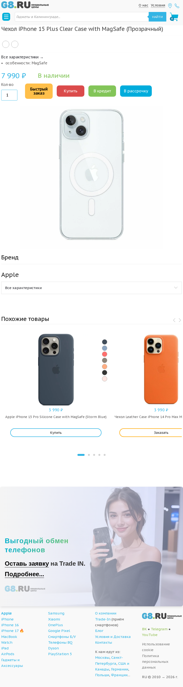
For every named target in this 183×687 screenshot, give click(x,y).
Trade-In (103, 619)
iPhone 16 (10, 625)
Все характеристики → (22, 57)
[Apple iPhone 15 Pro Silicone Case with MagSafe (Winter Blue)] (104, 348)
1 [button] (81, 455)
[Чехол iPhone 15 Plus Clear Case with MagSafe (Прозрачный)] (5, 44)
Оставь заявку (27, 563)
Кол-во (7, 84)
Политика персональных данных (155, 661)
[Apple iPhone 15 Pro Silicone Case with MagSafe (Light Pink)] (104, 378)
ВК (144, 629)
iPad (5, 648)
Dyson (53, 648)
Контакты (103, 642)
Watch (6, 642)
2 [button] (89, 455)
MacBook (9, 636)
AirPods (7, 654)
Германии (119, 669)
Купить (70, 91)
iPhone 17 (10, 630)
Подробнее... (24, 574)
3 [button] (94, 455)
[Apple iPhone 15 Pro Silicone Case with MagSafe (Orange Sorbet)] (104, 366)
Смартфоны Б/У (62, 636)
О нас (143, 5)
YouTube (150, 634)
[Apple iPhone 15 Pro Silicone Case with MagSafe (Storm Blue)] (104, 342)
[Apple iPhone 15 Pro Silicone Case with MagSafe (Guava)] (104, 354)
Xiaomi (54, 619)
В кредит (102, 91)
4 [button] (99, 455)
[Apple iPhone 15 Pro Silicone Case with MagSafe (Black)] (104, 372)
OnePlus (55, 625)
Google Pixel (59, 630)
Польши (102, 675)
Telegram (159, 629)
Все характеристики (23, 287)
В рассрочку (136, 91)
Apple (6, 613)
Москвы (102, 657)
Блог (99, 630)
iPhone (7, 619)
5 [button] (105, 455)
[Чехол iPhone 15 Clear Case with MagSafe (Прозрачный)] (14, 44)
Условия (158, 5)
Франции (119, 675)
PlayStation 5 (60, 654)
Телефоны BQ (60, 642)
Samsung (56, 613)
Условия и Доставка (113, 636)
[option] (91, 177)
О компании (105, 613)
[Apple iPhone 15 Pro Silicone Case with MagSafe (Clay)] (104, 360)
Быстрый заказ (39, 91)
